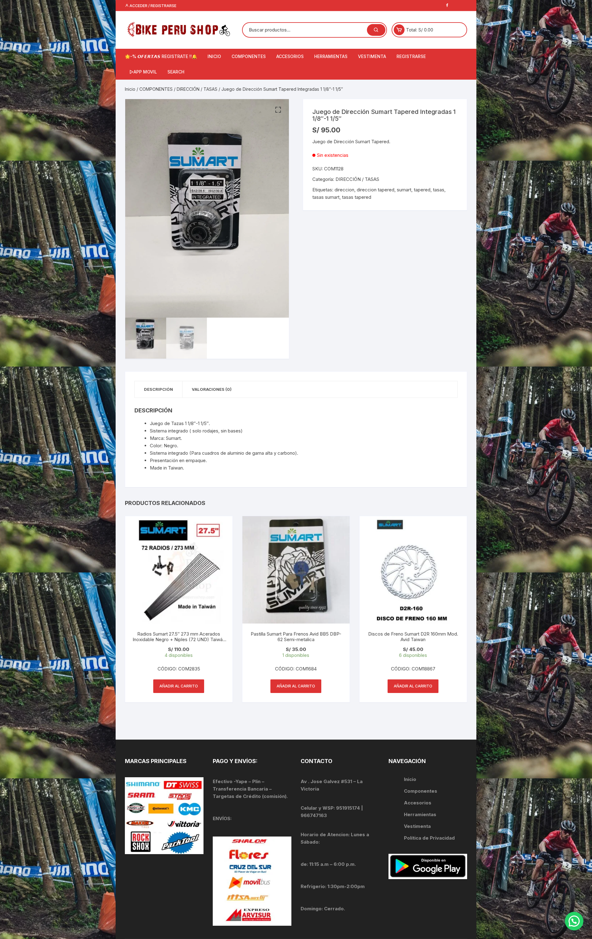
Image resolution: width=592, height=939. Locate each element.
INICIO (214, 56)
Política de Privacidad (429, 838)
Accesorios (417, 803)
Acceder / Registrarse (152, 5)
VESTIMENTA (372, 56)
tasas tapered (356, 197)
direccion (344, 190)
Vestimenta (417, 826)
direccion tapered (375, 190)
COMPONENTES (249, 56)
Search (175, 71)
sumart (404, 190)
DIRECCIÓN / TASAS (197, 89)
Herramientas (421, 814)
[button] (278, 110)
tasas (438, 190)
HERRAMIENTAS (330, 56)
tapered (422, 190)
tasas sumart (325, 197)
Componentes (420, 791)
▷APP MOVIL (143, 71)
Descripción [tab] (158, 389)
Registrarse (411, 56)
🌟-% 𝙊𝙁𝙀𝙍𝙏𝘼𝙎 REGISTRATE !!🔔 (161, 56)
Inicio (130, 89)
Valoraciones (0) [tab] (212, 389)
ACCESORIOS (290, 56)
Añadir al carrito (178, 686)
